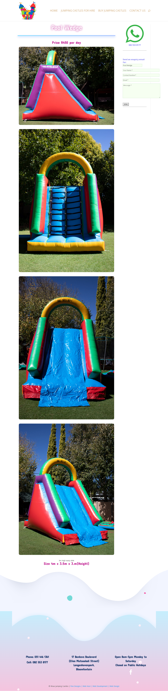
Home (54, 11)
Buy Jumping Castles (112, 11)
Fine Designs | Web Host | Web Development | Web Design (94, 686)
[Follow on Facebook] (131, 672)
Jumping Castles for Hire (78, 11)
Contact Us (137, 11)
